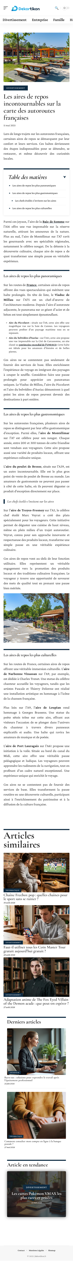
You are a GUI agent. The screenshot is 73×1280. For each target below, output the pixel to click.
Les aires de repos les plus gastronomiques (35, 193)
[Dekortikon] (25, 8)
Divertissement (15, 88)
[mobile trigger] (7, 8)
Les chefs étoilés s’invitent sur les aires (35, 200)
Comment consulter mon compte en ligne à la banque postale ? (32, 1143)
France (31, 285)
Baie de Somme (53, 221)
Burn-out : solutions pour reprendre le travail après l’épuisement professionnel (31, 1079)
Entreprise (14, 1072)
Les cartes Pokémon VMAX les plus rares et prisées (36, 1195)
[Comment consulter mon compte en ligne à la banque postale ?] (36, 1115)
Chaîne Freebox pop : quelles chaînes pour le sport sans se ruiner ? (36, 897)
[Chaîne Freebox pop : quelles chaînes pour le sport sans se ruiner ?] (36, 872)
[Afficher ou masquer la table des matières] (56, 177)
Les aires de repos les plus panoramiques (34, 185)
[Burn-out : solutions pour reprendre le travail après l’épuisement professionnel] (36, 1051)
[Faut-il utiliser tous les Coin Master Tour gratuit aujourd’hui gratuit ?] (36, 924)
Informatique (12, 890)
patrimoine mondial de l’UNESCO (38, 344)
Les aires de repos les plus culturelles (32, 208)
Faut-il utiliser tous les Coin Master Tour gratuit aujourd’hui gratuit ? (35, 949)
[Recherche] (57, 8)
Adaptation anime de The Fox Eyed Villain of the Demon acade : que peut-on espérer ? (36, 1001)
